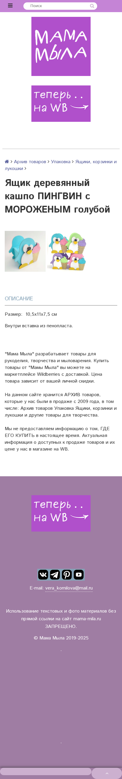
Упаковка (60, 161)
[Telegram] (55, 574)
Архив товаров (30, 161)
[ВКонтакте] (43, 574)
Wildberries (48, 374)
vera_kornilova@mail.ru (69, 588)
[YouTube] (79, 574)
